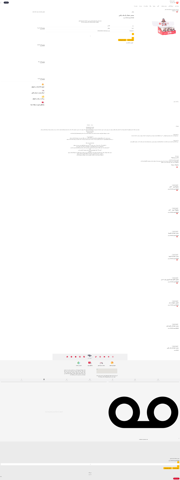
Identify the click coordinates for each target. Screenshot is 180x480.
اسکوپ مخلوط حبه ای (174, 302)
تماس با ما (66, 380)
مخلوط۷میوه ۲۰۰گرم (174, 186)
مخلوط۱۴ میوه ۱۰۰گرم (174, 210)
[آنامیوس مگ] (89, 379)
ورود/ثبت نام (6, 2)
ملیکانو (109, 28)
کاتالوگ (12, 2)
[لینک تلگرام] (172, 163)
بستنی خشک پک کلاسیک (173, 233)
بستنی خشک (175, 9)
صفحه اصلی (158, 380)
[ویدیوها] (112, 379)
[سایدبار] (179, 442)
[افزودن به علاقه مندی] (175, 183)
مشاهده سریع (177, 183)
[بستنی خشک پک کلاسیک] (38, 37)
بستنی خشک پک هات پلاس (173, 348)
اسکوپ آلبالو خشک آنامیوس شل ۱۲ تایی (170, 279)
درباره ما (22, 380)
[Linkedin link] (174, 163)
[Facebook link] (177, 163)
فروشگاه (135, 380)
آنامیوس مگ (89, 380)
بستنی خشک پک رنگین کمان (172, 326)
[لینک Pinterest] (175, 163)
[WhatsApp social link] (173, 163)
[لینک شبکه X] (176, 163)
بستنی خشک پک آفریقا (174, 256)
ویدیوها (112, 380)
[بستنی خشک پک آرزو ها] (38, 20)
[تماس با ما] (66, 379)
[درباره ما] (21, 379)
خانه (178, 9)
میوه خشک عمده (167, 162)
